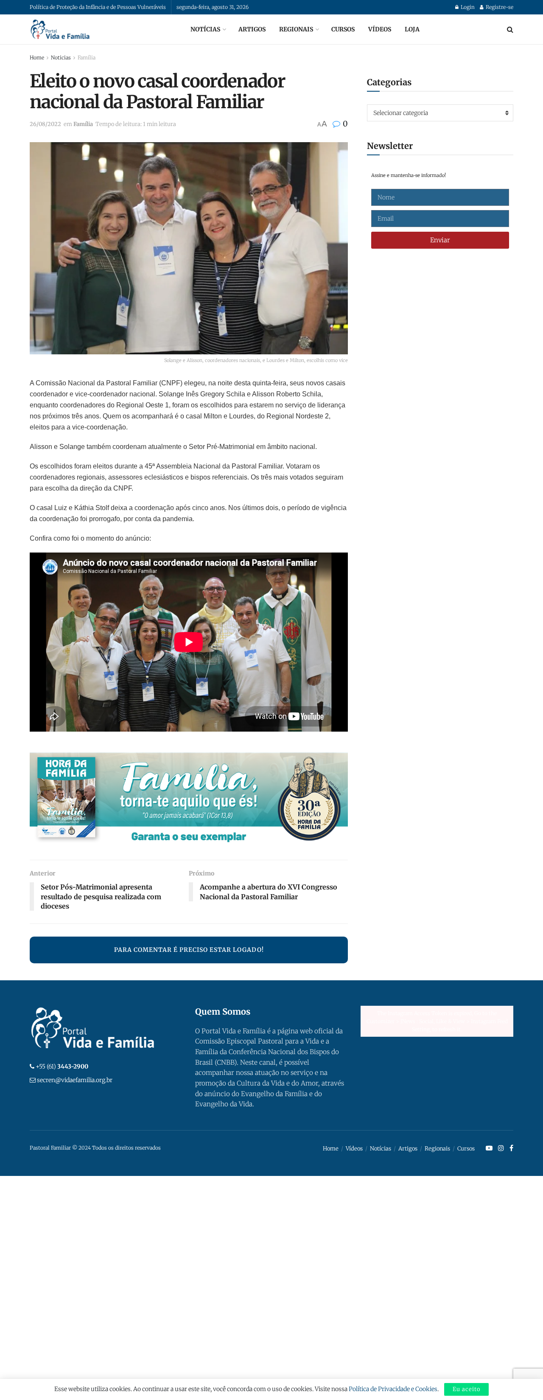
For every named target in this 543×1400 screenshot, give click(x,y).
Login (467, 7)
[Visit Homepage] (60, 29)
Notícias (205, 29)
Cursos (343, 29)
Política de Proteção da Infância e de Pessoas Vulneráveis (98, 7)
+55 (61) (62, 1066)
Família (86, 57)
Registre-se (498, 7)
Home (37, 57)
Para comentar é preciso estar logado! (189, 950)
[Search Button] (510, 29)
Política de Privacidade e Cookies (393, 1389)
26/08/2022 (45, 124)
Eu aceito (466, 1389)
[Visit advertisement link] (189, 799)
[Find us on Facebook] (511, 1148)
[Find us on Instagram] (501, 1148)
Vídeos (379, 29)
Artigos (252, 29)
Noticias (61, 57)
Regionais (296, 29)
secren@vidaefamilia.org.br (74, 1080)
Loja (412, 29)
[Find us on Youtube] (489, 1148)
